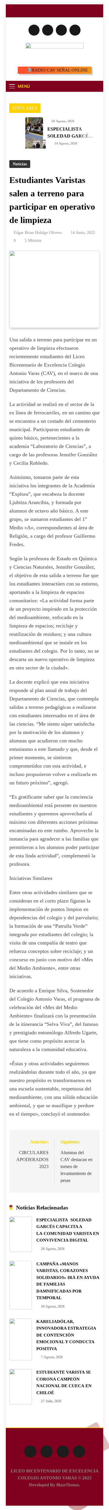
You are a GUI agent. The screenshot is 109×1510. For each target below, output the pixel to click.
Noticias (20, 164)
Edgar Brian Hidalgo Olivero (38, 232)
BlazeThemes (67, 1484)
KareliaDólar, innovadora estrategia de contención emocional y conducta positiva (66, 1335)
